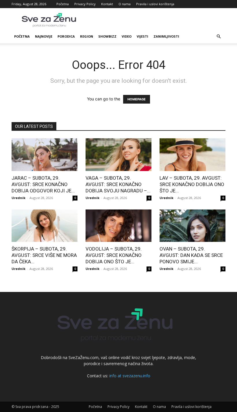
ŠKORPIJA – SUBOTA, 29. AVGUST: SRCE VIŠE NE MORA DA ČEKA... (44, 255)
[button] (218, 36)
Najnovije (43, 36)
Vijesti (142, 36)
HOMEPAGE (136, 99)
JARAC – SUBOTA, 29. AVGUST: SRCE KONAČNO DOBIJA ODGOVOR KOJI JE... (43, 184)
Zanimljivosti (166, 36)
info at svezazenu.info (129, 375)
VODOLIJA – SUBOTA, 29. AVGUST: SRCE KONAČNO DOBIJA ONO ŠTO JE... (114, 255)
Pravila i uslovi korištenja (155, 4)
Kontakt (107, 4)
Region (86, 36)
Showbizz (107, 36)
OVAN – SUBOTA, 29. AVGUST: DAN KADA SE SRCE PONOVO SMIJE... (191, 255)
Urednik (18, 198)
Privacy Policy (85, 4)
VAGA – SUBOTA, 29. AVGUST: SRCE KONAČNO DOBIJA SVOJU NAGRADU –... (118, 184)
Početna (62, 4)
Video (127, 36)
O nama (124, 4)
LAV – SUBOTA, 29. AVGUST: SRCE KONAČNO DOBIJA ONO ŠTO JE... (192, 184)
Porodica (66, 36)
